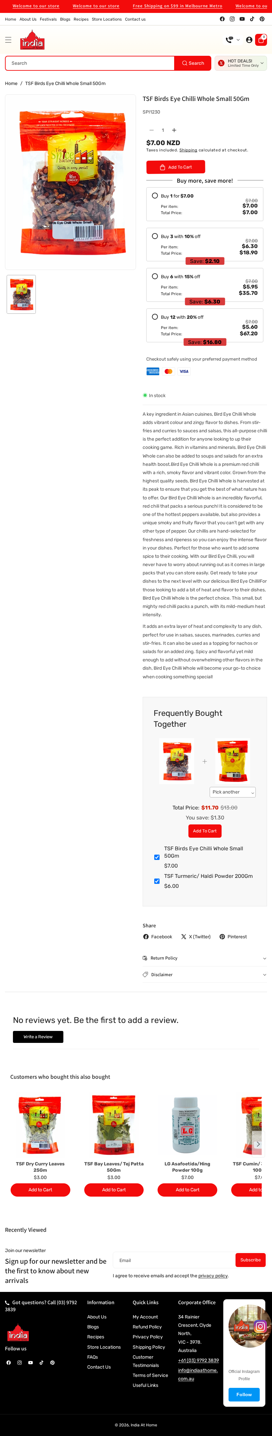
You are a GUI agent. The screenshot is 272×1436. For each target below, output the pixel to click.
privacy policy (213, 1276)
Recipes (95, 1337)
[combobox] (108, 63)
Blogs (93, 1327)
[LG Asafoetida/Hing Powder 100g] (187, 1125)
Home (11, 83)
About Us (96, 1317)
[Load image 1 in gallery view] (21, 294)
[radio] (205, 204)
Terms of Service (150, 1375)
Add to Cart (205, 830)
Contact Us (99, 1367)
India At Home (144, 1425)
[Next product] (258, 1144)
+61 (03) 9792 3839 (198, 1360)
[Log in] (249, 40)
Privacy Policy (148, 1337)
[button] (10, 40)
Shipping (188, 150)
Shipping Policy (149, 1347)
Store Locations (104, 1347)
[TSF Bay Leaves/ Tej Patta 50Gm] (114, 1125)
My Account (145, 1317)
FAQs (92, 1357)
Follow (244, 1394)
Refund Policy (147, 1327)
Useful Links (145, 1385)
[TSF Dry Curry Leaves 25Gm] (40, 1125)
